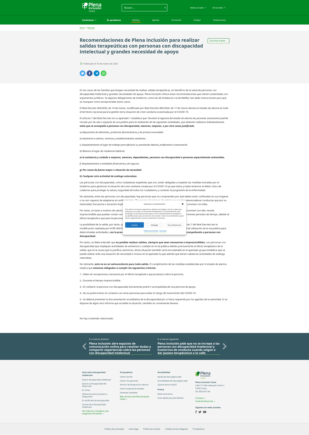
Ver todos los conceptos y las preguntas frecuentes (95, 412)
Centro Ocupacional (129, 380)
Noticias (136, 20)
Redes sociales (197, 7)
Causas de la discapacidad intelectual (94, 405)
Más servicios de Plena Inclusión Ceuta (134, 397)
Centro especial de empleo (132, 388)
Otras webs (218, 7)
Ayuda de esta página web (169, 376)
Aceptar (134, 225)
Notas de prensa (165, 394)
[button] (182, 204)
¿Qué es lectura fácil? (167, 384)
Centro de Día (126, 376)
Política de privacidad (151, 231)
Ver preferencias (174, 225)
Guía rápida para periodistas (171, 398)
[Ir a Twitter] (199, 412)
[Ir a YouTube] (204, 412)
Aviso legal (162, 231)
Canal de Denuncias (204, 401)
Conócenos (88, 20)
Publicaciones (219, 20)
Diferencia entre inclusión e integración (94, 395)
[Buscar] (165, 7)
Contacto (199, 398)
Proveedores (198, 429)
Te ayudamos (114, 20)
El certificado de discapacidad (95, 400)
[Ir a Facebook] (196, 412)
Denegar (154, 225)
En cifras (86, 390)
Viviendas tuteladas (129, 392)
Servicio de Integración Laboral (134, 384)
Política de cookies (151, 429)
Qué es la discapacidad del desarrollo (94, 385)
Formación (176, 20)
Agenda (155, 20)
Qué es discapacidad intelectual (96, 379)
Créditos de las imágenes (176, 429)
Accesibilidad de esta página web (173, 380)
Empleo (197, 20)
